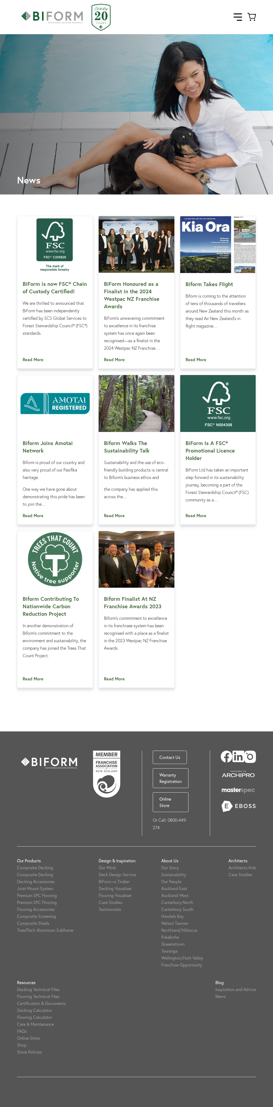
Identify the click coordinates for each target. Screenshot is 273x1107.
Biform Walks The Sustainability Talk (127, 446)
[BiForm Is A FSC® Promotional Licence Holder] (218, 403)
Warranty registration (170, 778)
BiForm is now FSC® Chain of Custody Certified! (55, 287)
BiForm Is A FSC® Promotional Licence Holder (210, 450)
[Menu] (238, 17)
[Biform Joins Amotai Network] (55, 403)
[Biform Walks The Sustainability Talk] (136, 403)
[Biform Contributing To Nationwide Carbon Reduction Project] (55, 559)
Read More (33, 359)
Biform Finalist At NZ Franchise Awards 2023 (132, 602)
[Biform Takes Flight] (218, 244)
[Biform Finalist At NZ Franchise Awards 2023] (136, 559)
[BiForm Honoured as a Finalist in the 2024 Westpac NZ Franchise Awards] (136, 244)
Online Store (165, 802)
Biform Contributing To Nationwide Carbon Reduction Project (51, 606)
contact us (169, 757)
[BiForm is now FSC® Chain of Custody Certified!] (55, 244)
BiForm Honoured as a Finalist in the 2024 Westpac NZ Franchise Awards (131, 295)
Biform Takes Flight (209, 284)
